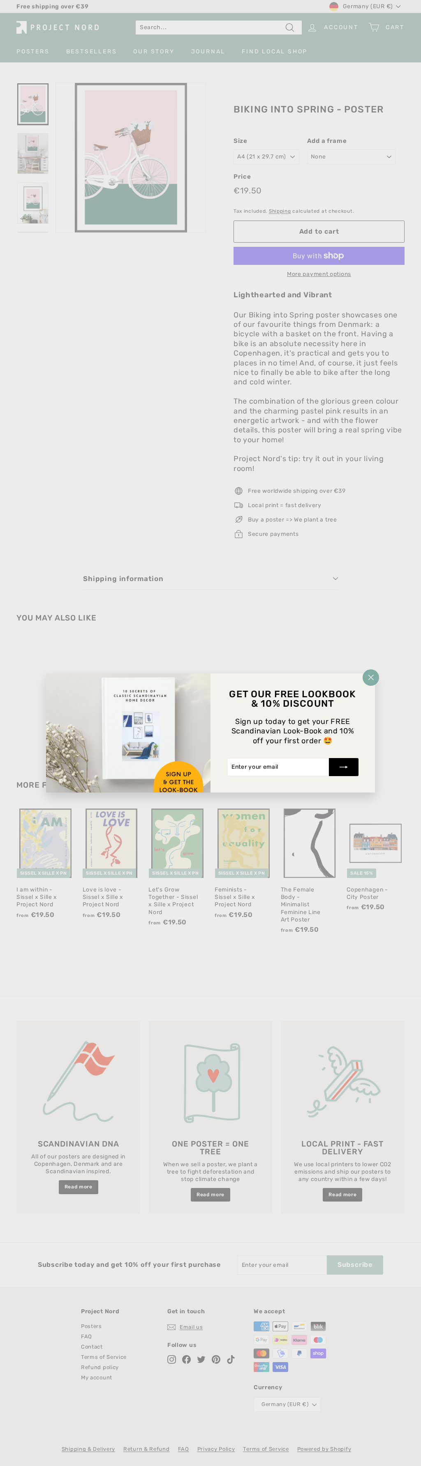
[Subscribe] (344, 767)
